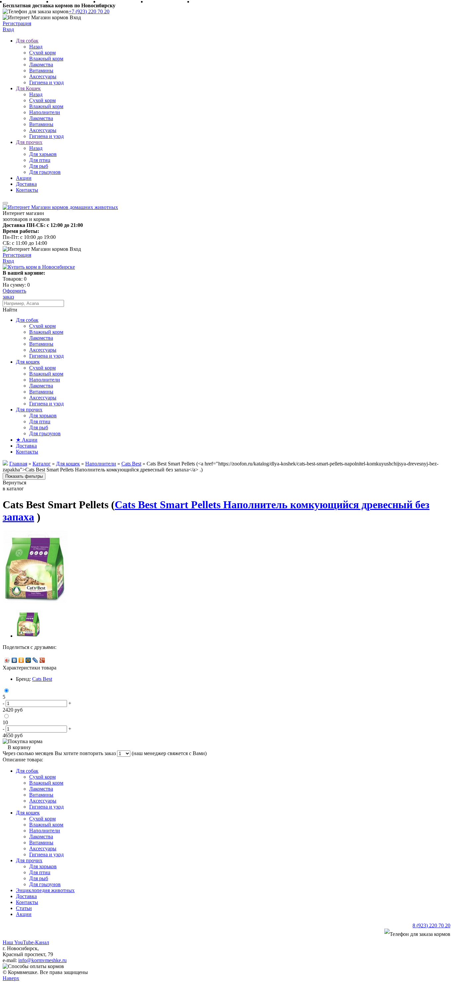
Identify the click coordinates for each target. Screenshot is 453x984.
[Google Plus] (42, 660)
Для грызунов (45, 172)
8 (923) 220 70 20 (431, 925)
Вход (8, 29)
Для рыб (38, 166)
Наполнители (44, 112)
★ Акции (26, 440)
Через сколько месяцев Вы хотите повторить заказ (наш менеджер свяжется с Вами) (105, 753)
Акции (24, 178)
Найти (10, 310)
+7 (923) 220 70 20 (89, 11)
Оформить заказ (14, 294)
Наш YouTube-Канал (26, 942)
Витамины (41, 70)
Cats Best (42, 679)
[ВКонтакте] (14, 660)
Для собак (27, 40)
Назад (35, 46)
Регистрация (17, 23)
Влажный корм (46, 58)
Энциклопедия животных (45, 890)
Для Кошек (28, 88)
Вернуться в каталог (14, 485)
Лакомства (41, 64)
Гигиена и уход (46, 82)
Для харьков (43, 154)
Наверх (11, 978)
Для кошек (28, 362)
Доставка (26, 184)
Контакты (27, 190)
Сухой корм (42, 52)
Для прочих (29, 142)
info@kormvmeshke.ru (42, 960)
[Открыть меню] (5, 203)
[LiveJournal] (35, 660)
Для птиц (39, 160)
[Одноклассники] (21, 660)
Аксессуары (42, 76)
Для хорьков (43, 415)
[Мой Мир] (28, 660)
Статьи (24, 908)
